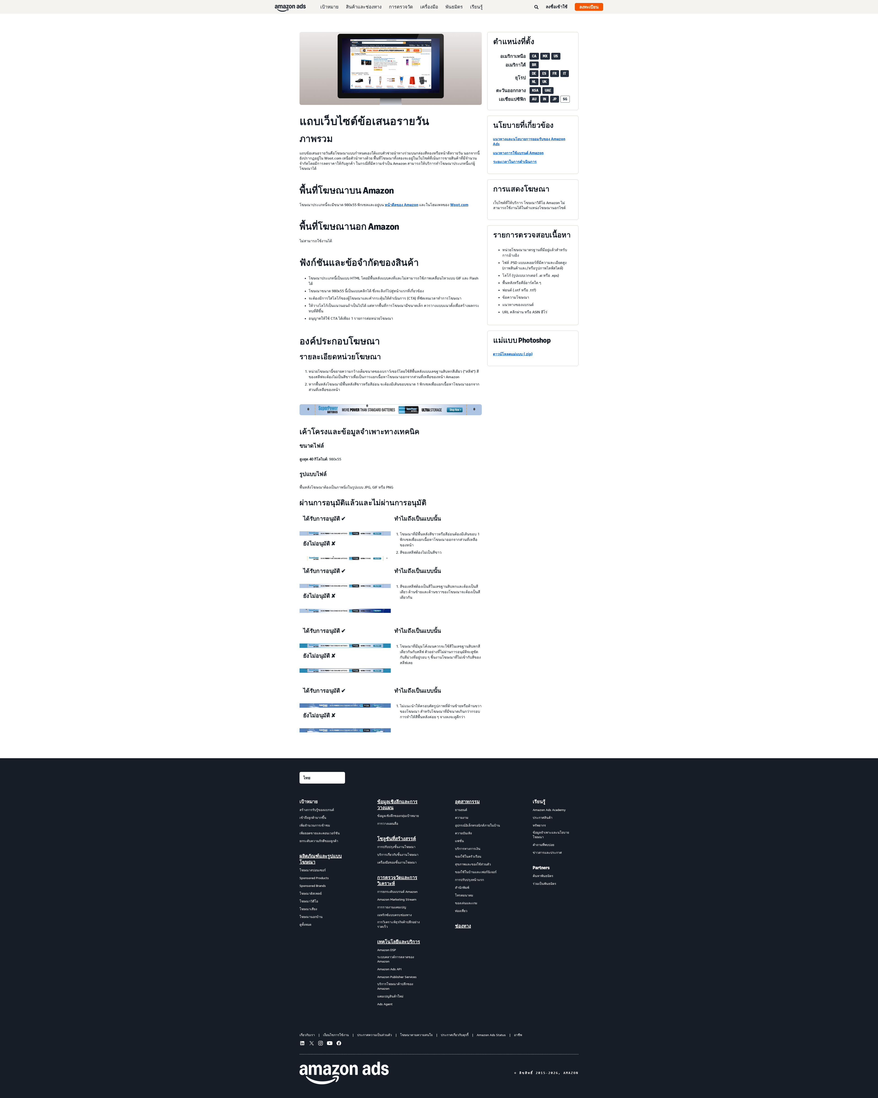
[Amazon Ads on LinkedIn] (302, 1044)
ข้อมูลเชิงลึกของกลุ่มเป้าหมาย (398, 816)
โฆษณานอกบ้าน (311, 917)
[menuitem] (322, 902)
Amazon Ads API (389, 969)
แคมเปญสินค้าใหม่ (390, 996)
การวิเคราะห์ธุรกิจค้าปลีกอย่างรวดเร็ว (398, 924)
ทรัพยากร (539, 825)
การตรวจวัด (401, 6)
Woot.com (459, 204)
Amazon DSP (386, 950)
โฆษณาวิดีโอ (309, 901)
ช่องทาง (463, 926)
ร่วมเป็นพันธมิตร (544, 883)
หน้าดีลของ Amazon (401, 204)
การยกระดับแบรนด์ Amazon (397, 891)
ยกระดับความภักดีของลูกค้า (319, 841)
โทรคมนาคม (464, 895)
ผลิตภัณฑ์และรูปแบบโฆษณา (321, 859)
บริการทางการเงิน (467, 849)
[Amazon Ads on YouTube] (329, 1044)
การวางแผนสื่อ (387, 823)
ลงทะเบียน (589, 6)
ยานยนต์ (461, 810)
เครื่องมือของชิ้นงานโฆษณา (397, 862)
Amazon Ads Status (491, 1035)
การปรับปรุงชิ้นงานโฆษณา (396, 847)
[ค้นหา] (536, 7)
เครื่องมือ (429, 6)
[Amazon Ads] (287, 7)
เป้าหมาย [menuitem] (309, 801)
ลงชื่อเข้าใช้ (556, 6)
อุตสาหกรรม (467, 801)
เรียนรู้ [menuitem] (539, 801)
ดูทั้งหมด (305, 924)
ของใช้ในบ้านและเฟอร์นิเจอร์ (476, 872)
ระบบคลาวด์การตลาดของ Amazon (395, 959)
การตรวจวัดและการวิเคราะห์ (397, 880)
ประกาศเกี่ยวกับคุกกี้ (454, 1035)
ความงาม (461, 817)
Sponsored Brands (313, 886)
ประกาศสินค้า (542, 817)
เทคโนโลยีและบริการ (398, 941)
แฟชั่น (459, 841)
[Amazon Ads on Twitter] (311, 1044)
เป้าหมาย (329, 6)
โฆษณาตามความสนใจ (416, 1035)
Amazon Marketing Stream (396, 899)
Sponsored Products (314, 878)
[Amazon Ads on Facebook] (339, 1044)
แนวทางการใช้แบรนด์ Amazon (518, 153)
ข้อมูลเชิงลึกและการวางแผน (397, 804)
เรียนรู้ (476, 6)
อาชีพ (518, 1035)
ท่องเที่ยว (461, 911)
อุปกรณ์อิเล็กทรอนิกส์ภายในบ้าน (477, 825)
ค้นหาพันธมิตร (543, 876)
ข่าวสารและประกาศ (547, 852)
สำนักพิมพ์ (462, 887)
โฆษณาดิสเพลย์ (311, 893)
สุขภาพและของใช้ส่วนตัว (473, 864)
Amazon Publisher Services (397, 977)
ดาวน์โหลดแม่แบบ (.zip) (513, 354)
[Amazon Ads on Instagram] (320, 1044)
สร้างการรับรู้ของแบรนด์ (317, 810)
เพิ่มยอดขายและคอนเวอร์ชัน (320, 833)
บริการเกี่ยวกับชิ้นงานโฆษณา (397, 854)
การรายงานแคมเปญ (391, 907)
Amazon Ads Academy (549, 810)
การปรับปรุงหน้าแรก (469, 880)
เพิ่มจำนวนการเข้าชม (315, 825)
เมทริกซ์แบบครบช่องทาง (394, 915)
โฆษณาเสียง (308, 909)
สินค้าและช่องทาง (364, 6)
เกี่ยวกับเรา (307, 1035)
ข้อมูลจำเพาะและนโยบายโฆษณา (551, 834)
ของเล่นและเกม (466, 903)
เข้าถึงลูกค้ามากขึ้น (313, 817)
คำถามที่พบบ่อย (543, 845)
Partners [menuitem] (541, 867)
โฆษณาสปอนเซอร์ (313, 870)
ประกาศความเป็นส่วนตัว (374, 1035)
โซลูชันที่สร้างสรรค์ (396, 838)
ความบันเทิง (463, 833)
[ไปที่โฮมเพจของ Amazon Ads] (344, 1073)
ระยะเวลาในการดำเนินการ (515, 161)
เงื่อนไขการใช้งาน (336, 1035)
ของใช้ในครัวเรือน (468, 856)
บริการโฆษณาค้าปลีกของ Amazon (395, 986)
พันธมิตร (454, 6)
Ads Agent (385, 1004)
